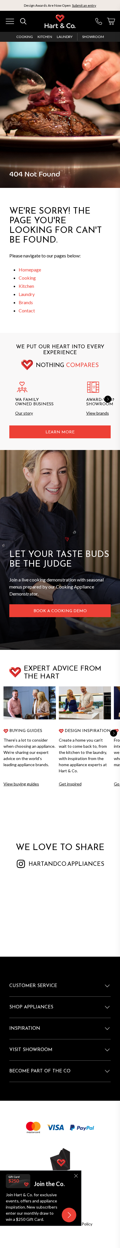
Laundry (65, 36)
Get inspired (70, 783)
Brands (26, 302)
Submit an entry (84, 5)
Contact (27, 310)
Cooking (24, 36)
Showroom (93, 36)
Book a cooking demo (60, 611)
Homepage (30, 269)
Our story (24, 413)
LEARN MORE (60, 432)
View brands (97, 413)
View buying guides (21, 783)
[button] (107, 399)
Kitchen (45, 36)
